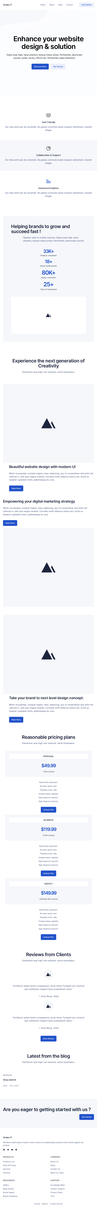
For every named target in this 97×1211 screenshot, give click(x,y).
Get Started (86, 5)
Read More (16, 488)
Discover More (40, 66)
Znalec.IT (7, 5)
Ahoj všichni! (9, 1079)
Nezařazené (7, 1075)
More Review (48, 1038)
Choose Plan (48, 810)
